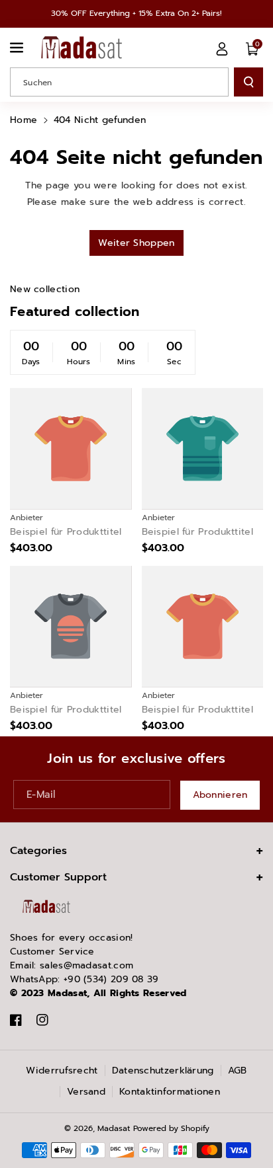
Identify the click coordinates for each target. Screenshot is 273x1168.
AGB (237, 1070)
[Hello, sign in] (222, 48)
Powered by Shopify (171, 1128)
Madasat (113, 1128)
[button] (18, 48)
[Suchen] (248, 82)
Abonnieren (220, 795)
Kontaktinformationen (169, 1092)
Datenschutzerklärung (163, 1070)
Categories (38, 851)
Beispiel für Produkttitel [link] (66, 532)
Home (23, 120)
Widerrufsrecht (61, 1070)
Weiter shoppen (136, 243)
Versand (86, 1092)
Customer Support (58, 877)
